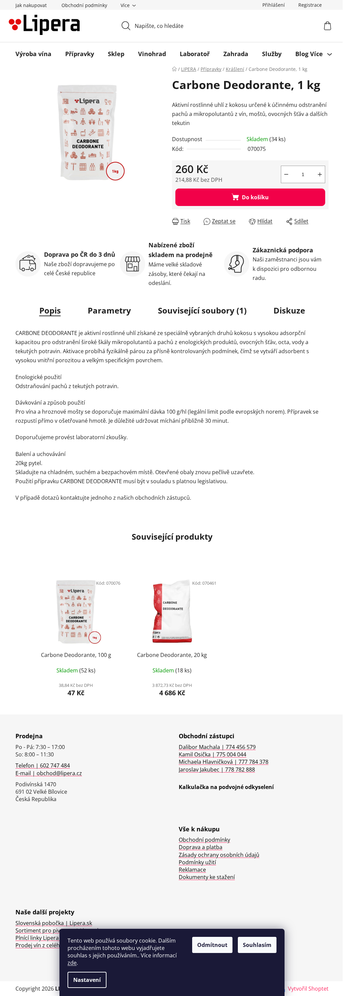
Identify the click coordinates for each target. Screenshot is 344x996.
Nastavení (87, 980)
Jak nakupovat (31, 5)
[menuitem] (33, 53)
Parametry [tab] (109, 310)
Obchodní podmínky (84, 5)
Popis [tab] (50, 310)
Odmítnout (212, 945)
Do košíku (255, 197)
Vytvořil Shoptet (308, 988)
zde (72, 962)
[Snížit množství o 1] (286, 174)
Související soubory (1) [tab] (202, 310)
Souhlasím (257, 945)
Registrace (310, 5)
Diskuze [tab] (289, 310)
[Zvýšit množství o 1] (320, 174)
